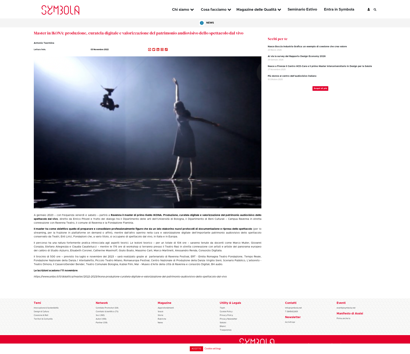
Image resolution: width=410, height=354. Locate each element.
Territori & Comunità (43, 319)
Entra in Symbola (339, 9)
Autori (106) (101, 319)
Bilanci (223, 326)
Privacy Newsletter (228, 319)
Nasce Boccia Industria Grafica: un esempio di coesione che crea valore (307, 46)
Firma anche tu (343, 318)
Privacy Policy (226, 315)
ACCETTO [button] (196, 349)
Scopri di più (320, 88)
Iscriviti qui (290, 322)
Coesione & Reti (41, 315)
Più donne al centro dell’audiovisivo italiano (292, 76)
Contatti (290, 303)
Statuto (223, 323)
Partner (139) (101, 323)
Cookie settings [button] (213, 348)
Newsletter (293, 317)
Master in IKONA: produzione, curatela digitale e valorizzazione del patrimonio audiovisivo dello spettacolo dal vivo (138, 33)
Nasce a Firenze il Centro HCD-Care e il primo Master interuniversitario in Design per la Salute (320, 66)
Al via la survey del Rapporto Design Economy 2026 (297, 56)
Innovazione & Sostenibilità (46, 308)
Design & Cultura (41, 312)
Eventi (341, 303)
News (210, 23)
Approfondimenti (166, 308)
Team (222, 308)
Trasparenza (225, 330)
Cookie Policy (226, 312)
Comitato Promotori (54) (107, 308)
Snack (160, 312)
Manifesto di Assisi (350, 313)
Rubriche (162, 319)
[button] (377, 9)
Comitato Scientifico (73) (107, 312)
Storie (160, 315)
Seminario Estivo (302, 9)
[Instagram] (162, 50)
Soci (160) (100, 315)
